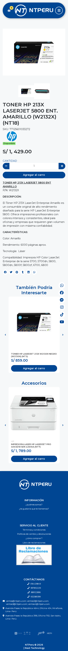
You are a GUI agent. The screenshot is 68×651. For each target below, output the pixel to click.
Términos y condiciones (34, 530)
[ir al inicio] (35, 484)
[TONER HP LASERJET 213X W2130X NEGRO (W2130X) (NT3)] (34, 322)
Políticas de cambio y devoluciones (34, 534)
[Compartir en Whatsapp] (34, 272)
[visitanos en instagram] (62, 307)
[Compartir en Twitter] (11, 272)
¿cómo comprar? (34, 538)
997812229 (36, 588)
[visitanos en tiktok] (62, 314)
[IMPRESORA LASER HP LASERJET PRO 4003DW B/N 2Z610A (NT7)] (34, 412)
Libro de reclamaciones (34, 542)
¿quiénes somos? (34, 504)
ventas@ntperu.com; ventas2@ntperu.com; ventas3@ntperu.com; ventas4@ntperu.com (28, 602)
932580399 (36, 596)
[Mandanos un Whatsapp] (62, 285)
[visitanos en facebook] (62, 292)
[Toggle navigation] (59, 10)
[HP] (12, 136)
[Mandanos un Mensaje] (62, 300)
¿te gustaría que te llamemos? (34, 509)
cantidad (10, 161)
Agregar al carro (34, 174)
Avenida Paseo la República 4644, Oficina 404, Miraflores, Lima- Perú (34, 610)
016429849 (35, 584)
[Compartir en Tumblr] (22, 272)
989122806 (36, 592)
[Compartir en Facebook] (5, 272)
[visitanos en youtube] (62, 322)
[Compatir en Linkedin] (28, 272)
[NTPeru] (34, 10)
